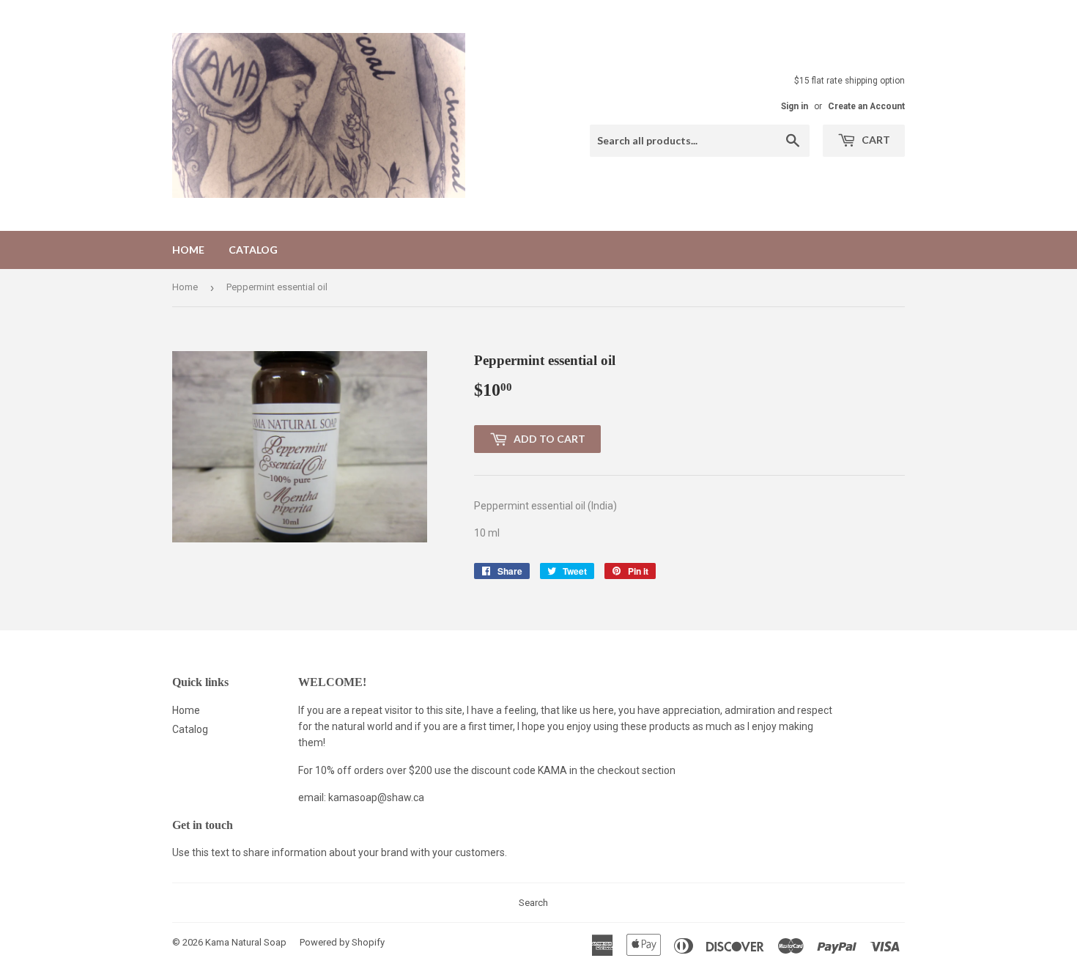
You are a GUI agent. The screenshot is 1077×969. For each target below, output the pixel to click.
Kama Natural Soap (245, 942)
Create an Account (866, 106)
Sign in (794, 106)
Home (188, 249)
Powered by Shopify (342, 942)
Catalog (253, 249)
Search (533, 902)
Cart (874, 139)
